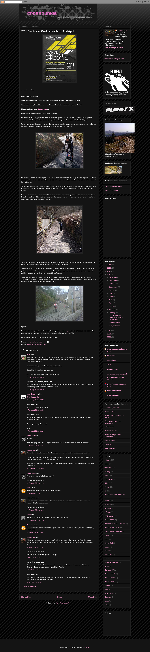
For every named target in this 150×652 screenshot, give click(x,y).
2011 (109, 274)
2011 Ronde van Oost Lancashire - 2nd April (116, 317)
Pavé (109, 365)
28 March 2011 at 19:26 (35, 547)
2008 (109, 337)
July (110, 293)
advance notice (114, 323)
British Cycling (110, 411)
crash (107, 601)
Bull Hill (107, 551)
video (107, 483)
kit (105, 491)
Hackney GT (109, 570)
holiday (107, 605)
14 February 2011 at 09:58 (35, 510)
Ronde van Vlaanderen (113, 531)
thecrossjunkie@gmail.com (114, 59)
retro (106, 539)
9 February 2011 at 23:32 (35, 446)
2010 (109, 331)
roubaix (107, 547)
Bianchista (111, 355)
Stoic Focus (109, 593)
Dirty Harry (108, 566)
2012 (109, 271)
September (113, 287)
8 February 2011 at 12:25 (35, 410)
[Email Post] (47, 342)
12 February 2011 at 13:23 (35, 493)
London (107, 585)
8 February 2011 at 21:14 (35, 431)
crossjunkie (31, 450)
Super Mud (109, 543)
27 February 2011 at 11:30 (35, 520)
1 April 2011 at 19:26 (33, 557)
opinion (107, 460)
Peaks (107, 487)
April (111, 303)
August (112, 290)
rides (106, 475)
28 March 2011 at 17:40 (35, 533)
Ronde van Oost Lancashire (36, 344)
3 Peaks (108, 512)
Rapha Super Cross (112, 528)
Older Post (92, 597)
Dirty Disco (108, 508)
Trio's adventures (114, 391)
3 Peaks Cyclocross (112, 408)
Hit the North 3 (110, 582)
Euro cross (108, 479)
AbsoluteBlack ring (111, 562)
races (107, 464)
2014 (109, 265)
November (113, 280)
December (113, 277)
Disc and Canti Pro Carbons (115, 524)
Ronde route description (113, 186)
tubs (106, 558)
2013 (109, 268)
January (112, 313)
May (111, 300)
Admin (29, 488)
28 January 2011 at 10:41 (35, 400)
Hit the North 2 (110, 574)
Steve (29, 514)
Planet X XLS (109, 520)
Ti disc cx (108, 535)
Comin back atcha (33, 397)
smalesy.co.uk (112, 369)
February (112, 309)
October (112, 284)
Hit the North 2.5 (111, 578)
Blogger (86, 647)
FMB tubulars (109, 427)
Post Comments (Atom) (64, 603)
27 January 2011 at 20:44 (35, 389)
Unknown (30, 525)
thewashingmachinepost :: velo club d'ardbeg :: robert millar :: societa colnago (117, 376)
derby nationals (114, 326)
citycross (108, 597)
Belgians (108, 504)
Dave (28, 354)
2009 (109, 334)
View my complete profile (114, 48)
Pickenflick (108, 554)
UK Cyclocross (110, 448)
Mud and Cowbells (111, 431)
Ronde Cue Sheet (111, 190)
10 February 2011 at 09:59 (35, 469)
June (111, 297)
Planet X (108, 444)
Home (59, 597)
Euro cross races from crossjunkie (113, 422)
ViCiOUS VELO (113, 395)
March (111, 306)
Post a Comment (30, 587)
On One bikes (110, 440)
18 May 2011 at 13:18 (34, 582)
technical (108, 468)
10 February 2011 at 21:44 (35, 483)
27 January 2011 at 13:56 (35, 377)
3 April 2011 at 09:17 (33, 570)
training (107, 472)
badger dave (31, 435)
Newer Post (26, 597)
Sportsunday (42, 109)
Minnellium (111, 360)
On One (107, 589)
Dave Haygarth (32, 394)
